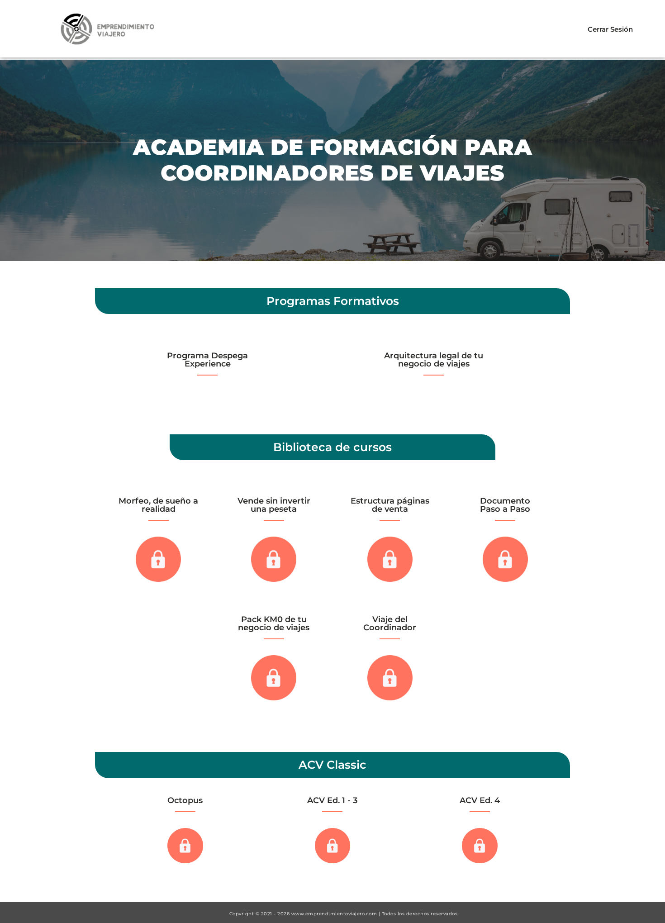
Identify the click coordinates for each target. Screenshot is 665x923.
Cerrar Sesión (610, 29)
